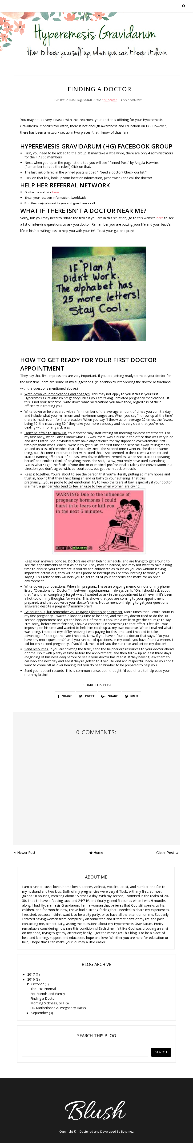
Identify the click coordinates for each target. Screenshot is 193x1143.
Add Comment (131, 100)
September (40, 1013)
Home (98, 852)
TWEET (89, 696)
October (38, 984)
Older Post (165, 853)
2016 (31, 979)
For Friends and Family (47, 993)
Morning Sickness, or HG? (49, 1003)
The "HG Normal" (43, 988)
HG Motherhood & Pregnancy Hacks (58, 1008)
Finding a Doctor (43, 998)
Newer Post (26, 852)
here (55, 192)
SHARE (66, 696)
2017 (31, 974)
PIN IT (134, 696)
